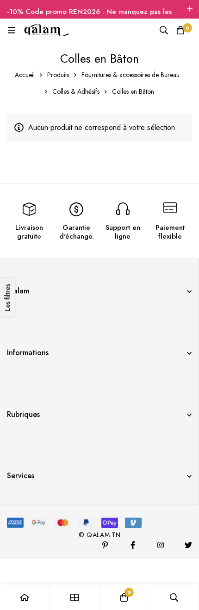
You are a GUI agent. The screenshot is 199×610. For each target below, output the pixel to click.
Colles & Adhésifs (76, 91)
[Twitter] (188, 545)
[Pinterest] (105, 545)
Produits (58, 74)
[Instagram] (160, 545)
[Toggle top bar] (189, 9)
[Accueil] (25, 597)
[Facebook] (133, 545)
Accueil (25, 74)
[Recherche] (163, 30)
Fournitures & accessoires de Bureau (130, 74)
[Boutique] (75, 597)
